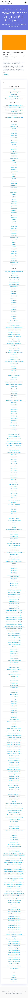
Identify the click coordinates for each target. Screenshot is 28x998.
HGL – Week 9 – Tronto (14, 518)
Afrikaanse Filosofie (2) (14, 279)
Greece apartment (14, 432)
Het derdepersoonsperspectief (14, 438)
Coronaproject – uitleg (14, 339)
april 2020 (14, 221)
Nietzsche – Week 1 (14, 583)
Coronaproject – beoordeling (14, 329)
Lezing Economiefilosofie (14, 545)
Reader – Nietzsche (14, 696)
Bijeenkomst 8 (14, 314)
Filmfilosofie (14, 407)
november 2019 (14, 233)
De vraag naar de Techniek (14, 359)
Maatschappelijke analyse (14, 559)
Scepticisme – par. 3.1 (14, 762)
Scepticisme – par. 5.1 (14, 787)
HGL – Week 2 (14, 479)
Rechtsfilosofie (14, 701)
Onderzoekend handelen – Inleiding (14, 628)
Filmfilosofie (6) (14, 418)
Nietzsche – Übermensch (14, 581)
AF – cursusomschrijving (14, 277)
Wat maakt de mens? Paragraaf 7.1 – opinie (14, 898)
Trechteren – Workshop (14, 826)
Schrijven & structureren (14, 799)
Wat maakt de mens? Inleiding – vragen (14, 860)
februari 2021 (14, 203)
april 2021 (14, 199)
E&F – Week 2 (14, 368)
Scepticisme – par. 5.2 (14, 789)
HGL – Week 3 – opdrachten (14, 500)
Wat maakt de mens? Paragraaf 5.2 (14, 889)
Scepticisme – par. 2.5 (14, 758)
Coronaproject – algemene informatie (14, 327)
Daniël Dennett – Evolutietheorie (14, 343)
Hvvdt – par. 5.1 (14, 525)
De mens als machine (14, 350)
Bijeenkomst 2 (14, 300)
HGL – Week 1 (14, 454)
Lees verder (5, 74)
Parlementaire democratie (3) (14, 640)
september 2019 (14, 237)
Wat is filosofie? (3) (14, 842)
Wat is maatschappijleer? (14, 851)
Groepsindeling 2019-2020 (14, 436)
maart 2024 (14, 146)
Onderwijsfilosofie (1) (14, 599)
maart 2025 (14, 131)
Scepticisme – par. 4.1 (14, 776)
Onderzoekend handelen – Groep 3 (14, 612)
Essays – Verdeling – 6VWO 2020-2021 (14, 384)
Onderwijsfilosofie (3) (14, 603)
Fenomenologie (14, 404)
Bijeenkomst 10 (14, 291)
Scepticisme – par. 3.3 (14, 767)
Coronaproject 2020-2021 (14, 341)
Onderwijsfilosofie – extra (14, 592)
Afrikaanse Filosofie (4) (14, 284)
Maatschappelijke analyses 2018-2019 (14, 561)
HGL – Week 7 (14, 511)
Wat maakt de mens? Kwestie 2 (14, 876)
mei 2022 (14, 176)
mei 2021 (14, 196)
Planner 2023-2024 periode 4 (14, 644)
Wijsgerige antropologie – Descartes (14, 938)
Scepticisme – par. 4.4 (14, 783)
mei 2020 (14, 219)
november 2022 (14, 169)
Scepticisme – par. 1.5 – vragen (14, 751)
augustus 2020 (14, 217)
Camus (14, 318)
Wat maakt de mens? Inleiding (14, 858)
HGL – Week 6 (14, 509)
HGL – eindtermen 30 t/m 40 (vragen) (14, 443)
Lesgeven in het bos (14, 541)
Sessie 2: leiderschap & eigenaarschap (14, 805)
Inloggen (14, 975)
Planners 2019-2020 (14, 651)
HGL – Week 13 (14, 463)
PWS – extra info (14, 694)
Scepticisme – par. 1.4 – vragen (14, 749)
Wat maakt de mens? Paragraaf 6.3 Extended (14, 893)
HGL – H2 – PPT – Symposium (14, 445)
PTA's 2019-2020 (14, 683)
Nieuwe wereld (14, 587)
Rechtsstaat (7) (14, 717)
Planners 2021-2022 (14, 656)
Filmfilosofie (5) (14, 416)
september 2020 (14, 215)
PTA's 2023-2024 (14, 692)
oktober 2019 (14, 235)
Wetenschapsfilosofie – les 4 (14, 923)
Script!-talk (14, 801)
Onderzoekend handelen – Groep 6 (14, 619)
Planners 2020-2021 (14, 653)
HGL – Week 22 (14, 488)
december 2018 (14, 255)
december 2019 (14, 230)
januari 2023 (14, 167)
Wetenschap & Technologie (14, 909)
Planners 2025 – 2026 (14, 667)
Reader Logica (14, 699)
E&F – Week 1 (14, 366)
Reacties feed (14, 979)
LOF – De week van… (14, 550)
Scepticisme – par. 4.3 (14, 780)
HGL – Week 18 (14, 475)
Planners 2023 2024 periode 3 (14, 660)
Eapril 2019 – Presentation (14, 375)
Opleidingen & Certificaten (14, 633)
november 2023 (14, 153)
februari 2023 (14, 165)
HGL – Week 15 (14, 468)
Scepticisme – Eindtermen (14, 733)
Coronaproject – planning (14, 334)
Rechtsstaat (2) (14, 705)
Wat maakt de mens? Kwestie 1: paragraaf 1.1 (14, 869)
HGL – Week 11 (14, 459)
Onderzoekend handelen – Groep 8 (14, 624)
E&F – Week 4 (14, 373)
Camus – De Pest (14, 320)
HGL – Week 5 (14, 507)
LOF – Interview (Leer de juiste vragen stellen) (14, 552)
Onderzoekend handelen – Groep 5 (14, 617)
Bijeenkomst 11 (14, 293)
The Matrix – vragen (14, 821)
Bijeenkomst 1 (14, 289)
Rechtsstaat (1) (14, 703)
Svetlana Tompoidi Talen (14, 812)
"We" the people (14, 275)
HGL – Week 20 (14, 482)
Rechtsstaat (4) (14, 710)
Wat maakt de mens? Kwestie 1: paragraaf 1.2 (14, 871)
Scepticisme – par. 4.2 (14, 778)
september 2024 (14, 140)
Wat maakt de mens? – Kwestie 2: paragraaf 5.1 (14, 853)
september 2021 (14, 192)
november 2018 (14, 258)
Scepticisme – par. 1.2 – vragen (14, 744)
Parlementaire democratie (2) (14, 637)
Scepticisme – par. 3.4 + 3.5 (14, 771)
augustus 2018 (14, 264)
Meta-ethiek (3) (14, 572)
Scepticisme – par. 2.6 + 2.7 (14, 760)
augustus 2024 (14, 142)
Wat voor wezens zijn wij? (14, 902)
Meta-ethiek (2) (14, 570)
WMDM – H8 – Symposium (14, 961)
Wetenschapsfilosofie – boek (14, 911)
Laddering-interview (14, 538)
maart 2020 (14, 224)
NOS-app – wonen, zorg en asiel (14, 92)
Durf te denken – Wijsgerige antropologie (14, 361)
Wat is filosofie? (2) (14, 839)
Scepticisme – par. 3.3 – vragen (14, 769)
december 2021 (14, 185)
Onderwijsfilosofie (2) (14, 601)
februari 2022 (14, 181)
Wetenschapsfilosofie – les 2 (14, 918)
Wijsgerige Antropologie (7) (14, 954)
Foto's (14, 427)
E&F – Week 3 (14, 370)
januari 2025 (14, 135)
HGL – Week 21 (14, 486)
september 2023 (14, 158)
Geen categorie (14, 429)
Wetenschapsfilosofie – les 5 (14, 925)
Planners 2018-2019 (14, 649)
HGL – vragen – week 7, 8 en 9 (14, 452)
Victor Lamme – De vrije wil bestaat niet (14, 830)
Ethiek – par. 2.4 (14, 395)
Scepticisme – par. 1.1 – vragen (14, 742)
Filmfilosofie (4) (14, 413)
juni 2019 (14, 242)
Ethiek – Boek (14, 386)
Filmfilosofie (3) (14, 411)
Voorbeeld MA (14, 833)
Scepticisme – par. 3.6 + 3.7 (14, 774)
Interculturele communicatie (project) (14, 529)
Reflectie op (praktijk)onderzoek (14, 721)
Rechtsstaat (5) (14, 712)
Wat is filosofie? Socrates (14, 848)
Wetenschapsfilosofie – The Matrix (14, 934)
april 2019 (14, 246)
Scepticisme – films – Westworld (14, 737)
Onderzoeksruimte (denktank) (14, 631)
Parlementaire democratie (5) (14, 642)
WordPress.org (14, 982)
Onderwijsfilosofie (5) (14, 606)
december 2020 (14, 208)
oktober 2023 (14, 156)
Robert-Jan (6, 2)
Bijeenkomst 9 (14, 316)
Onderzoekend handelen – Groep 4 (14, 615)
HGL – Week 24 (14, 493)
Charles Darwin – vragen (14, 325)
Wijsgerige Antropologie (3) (14, 945)
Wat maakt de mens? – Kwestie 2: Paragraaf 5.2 (14, 855)
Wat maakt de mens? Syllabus (14, 900)
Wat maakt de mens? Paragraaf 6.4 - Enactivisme (10, 57)
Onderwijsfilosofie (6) (14, 608)
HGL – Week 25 (14, 495)
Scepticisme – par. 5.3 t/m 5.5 (14, 792)
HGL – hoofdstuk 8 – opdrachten (14, 447)
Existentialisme (14, 402)
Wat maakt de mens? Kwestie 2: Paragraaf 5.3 (14, 882)
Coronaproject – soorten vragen (14, 336)
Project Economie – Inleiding (14, 674)
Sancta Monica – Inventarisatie (14, 728)
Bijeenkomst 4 (14, 304)
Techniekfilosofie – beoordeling (14, 814)
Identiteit (14, 527)
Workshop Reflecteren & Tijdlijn (14, 966)
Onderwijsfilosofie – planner (14, 594)
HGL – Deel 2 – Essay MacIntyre (14, 441)
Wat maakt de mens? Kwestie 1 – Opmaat (14, 867)
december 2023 (14, 151)
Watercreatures (14, 904)
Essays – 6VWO (14, 379)
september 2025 (14, 126)
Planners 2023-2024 (14, 662)
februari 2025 (14, 133)
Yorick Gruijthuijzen (14, 968)
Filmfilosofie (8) (14, 423)
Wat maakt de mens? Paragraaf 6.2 (14, 891)
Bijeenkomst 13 (14, 298)
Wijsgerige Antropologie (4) (14, 948)
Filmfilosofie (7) (14, 420)
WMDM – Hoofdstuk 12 (14, 963)
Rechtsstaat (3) (14, 708)
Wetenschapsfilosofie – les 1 (14, 916)
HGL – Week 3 (14, 497)
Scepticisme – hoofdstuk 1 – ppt (14, 740)
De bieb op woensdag (14, 348)
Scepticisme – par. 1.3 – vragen (14, 746)
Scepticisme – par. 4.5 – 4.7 (14, 785)
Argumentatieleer (14, 286)
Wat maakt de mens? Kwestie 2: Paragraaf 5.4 (14, 884)
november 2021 (14, 187)
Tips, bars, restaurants (14, 96)
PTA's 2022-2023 (14, 690)
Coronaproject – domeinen (14, 332)
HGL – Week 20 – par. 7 (14, 484)
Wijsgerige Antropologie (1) (14, 941)
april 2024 (14, 144)
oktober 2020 (14, 212)
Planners (14, 646)
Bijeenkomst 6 (14, 309)
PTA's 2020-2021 (14, 685)
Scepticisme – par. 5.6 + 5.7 (14, 794)
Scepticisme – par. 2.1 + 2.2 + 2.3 (14, 753)
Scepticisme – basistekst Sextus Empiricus (14, 730)
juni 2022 (14, 174)
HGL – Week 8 (14, 513)
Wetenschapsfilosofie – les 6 (14, 927)
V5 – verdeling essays (14, 828)
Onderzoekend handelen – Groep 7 (14, 621)
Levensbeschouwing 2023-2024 (14, 543)
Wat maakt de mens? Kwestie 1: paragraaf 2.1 (14, 873)
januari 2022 (14, 183)
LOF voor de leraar (14, 554)
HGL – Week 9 (14, 516)
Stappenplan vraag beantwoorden (14, 810)
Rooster (14, 724)
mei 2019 (14, 244)
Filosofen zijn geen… (14, 425)
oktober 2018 (14, 260)
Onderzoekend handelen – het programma (14, 626)
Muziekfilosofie (14, 578)
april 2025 (14, 128)
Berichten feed (14, 977)
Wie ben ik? (14, 936)
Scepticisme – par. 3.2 (14, 764)
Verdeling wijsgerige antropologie (15, 105)
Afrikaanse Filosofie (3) (14, 282)
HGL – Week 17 (14, 472)
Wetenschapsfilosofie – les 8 (14, 932)
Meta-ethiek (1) (14, 568)
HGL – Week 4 (14, 502)
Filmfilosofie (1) (14, 409)
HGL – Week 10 (14, 457)
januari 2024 (14, 149)
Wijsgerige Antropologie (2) (14, 943)
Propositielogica (14, 676)
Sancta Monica (14, 726)
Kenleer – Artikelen (14, 534)
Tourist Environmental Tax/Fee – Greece (14, 98)
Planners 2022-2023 (14, 658)
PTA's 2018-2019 (14, 680)
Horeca (14, 522)
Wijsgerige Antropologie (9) (14, 959)
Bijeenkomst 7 (14, 311)
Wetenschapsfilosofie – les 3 (14, 920)
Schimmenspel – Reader (14, 796)
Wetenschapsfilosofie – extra (14, 913)
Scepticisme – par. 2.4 (14, 755)
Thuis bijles (14, 824)
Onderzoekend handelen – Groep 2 (14, 610)
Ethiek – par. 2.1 (14, 388)
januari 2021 (14, 206)
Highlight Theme (18, 993)
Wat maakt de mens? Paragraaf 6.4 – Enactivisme (14, 895)
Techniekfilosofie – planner (14, 819)
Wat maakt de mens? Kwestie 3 (14, 886)
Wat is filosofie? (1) (14, 837)
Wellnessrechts (14, 907)
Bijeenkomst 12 (14, 295)
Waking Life (14, 835)
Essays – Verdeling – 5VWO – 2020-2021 (14, 382)
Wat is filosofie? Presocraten (14, 844)
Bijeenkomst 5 (14, 307)
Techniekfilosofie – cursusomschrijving (14, 817)
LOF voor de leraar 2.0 (14, 556)
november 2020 (14, 210)
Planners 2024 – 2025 (14, 665)
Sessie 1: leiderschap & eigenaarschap (14, 803)
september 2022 (14, 171)
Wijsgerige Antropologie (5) (14, 950)
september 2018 (14, 262)
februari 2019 (14, 251)
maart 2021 (14, 201)
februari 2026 (14, 124)
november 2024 (14, 137)
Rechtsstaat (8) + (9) (14, 719)
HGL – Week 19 (14, 477)
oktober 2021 (14, 190)
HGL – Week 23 (14, 491)
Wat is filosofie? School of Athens (14, 846)
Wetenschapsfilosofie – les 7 (14, 929)
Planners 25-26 (14, 94)
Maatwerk (14, 563)
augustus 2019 (14, 240)
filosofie (6, 56)
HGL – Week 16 (14, 470)
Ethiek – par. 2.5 (14, 398)
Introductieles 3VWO (14, 531)
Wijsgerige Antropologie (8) (14, 957)
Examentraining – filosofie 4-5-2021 (14, 400)
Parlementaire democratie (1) (14, 635)
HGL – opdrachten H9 (14, 450)
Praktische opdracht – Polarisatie (14, 669)
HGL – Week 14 (14, 466)
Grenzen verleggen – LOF (14, 434)
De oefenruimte (14, 354)
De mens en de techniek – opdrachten (14, 352)
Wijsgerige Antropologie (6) (14, 952)
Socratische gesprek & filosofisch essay (14, 808)
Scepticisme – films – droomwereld (14, 735)
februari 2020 (14, 226)
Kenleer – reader (14, 536)
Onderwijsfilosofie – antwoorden (14, 590)
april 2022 (14, 178)
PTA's (14, 678)
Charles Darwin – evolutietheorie (14, 323)
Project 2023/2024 (14, 671)
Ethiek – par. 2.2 (14, 391)
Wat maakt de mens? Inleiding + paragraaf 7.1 (14, 862)
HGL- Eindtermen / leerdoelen (14, 520)
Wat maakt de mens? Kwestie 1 (14, 864)
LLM (14, 89)
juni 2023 (14, 160)
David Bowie (14, 345)
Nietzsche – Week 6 (14, 585)
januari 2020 (14, 228)
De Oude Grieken (14, 357)
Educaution (14, 377)
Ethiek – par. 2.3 (14, 393)
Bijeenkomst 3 (14, 302)
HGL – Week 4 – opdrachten (14, 504)
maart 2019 (14, 249)
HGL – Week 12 (14, 461)
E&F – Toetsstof (14, 363)
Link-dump (14, 547)
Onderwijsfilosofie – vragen (14, 596)
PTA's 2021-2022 (14, 687)
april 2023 (14, 162)
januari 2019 (14, 253)
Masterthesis (14, 566)
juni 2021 (14, 194)
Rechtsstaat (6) (14, 715)
